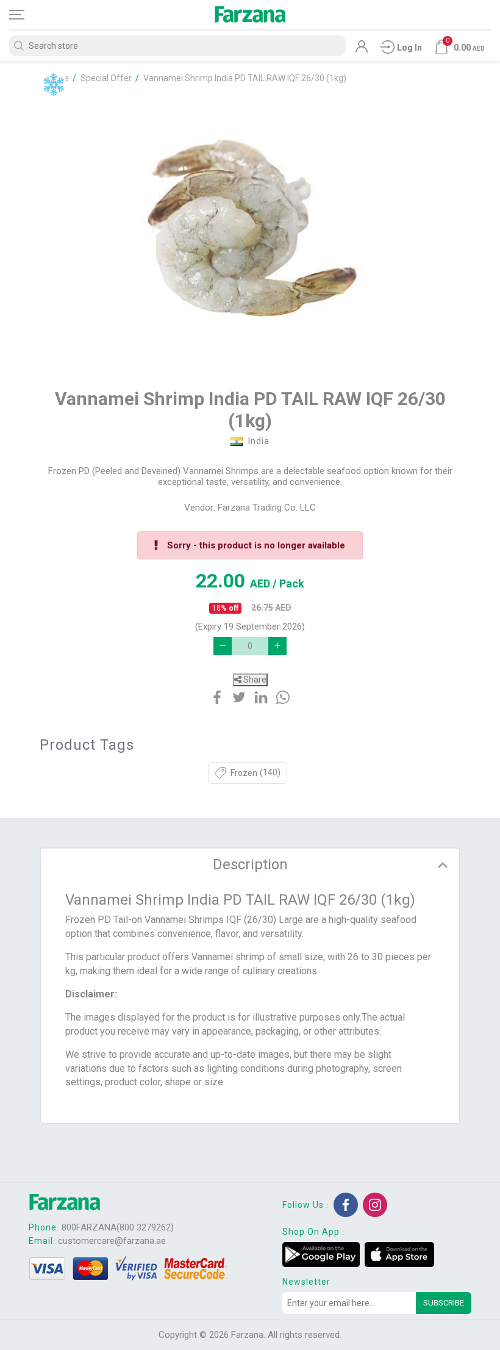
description (250, 864)
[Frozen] (53, 85)
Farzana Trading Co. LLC (267, 507)
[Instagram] (375, 1205)
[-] (222, 646)
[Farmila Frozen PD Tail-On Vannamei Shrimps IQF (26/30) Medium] (250, 229)
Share (253, 679)
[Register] (361, 49)
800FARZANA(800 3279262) (118, 1227)
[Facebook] (346, 1205)
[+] (277, 646)
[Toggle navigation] (27, 14)
